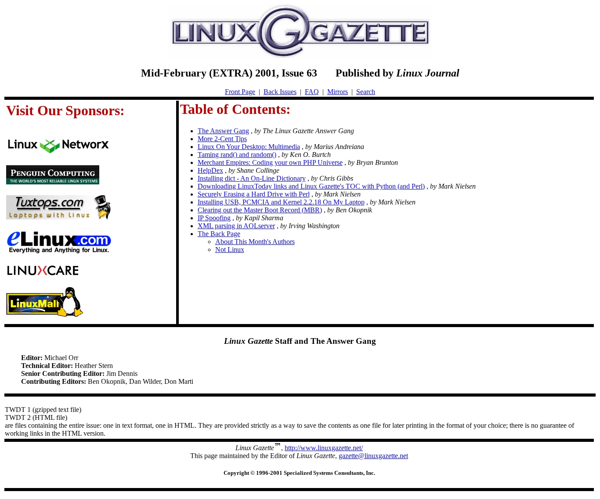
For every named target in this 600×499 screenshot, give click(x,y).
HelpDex (210, 170)
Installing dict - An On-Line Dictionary (252, 178)
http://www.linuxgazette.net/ (324, 448)
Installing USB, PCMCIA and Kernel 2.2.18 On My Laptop (281, 202)
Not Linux (229, 249)
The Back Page (219, 233)
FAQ (312, 91)
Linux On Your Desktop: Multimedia (249, 146)
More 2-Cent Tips (222, 138)
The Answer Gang (223, 131)
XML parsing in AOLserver (236, 225)
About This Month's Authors (255, 241)
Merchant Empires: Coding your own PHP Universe (270, 162)
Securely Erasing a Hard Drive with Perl (254, 194)
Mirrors (337, 91)
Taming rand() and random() (237, 154)
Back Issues (280, 91)
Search (365, 91)
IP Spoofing (214, 218)
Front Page (240, 91)
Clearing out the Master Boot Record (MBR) (260, 210)
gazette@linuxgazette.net (373, 455)
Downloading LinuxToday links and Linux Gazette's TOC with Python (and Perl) (311, 186)
